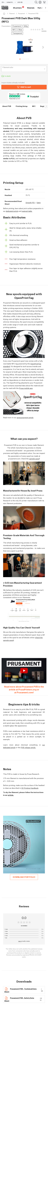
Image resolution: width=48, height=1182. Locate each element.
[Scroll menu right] (45, 7)
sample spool (34, 458)
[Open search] (36, 2)
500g (26, 26)
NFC (14, 29)
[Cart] (44, 2)
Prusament (21, 13)
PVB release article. (28, 747)
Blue (20, 29)
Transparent (17, 33)
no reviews (44, 30)
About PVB (6, 106)
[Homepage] (4, 13)
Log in (20, 941)
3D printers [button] (18, 7)
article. (11, 795)
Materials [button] (30, 8)
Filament (12, 13)
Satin (39, 202)
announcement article (25, 417)
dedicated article (12, 211)
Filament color (7, 67)
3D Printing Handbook (29, 788)
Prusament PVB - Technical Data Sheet (20, 990)
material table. (27, 211)
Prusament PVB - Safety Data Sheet (19, 999)
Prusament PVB (33, 13)
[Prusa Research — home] (5, 8)
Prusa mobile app (26, 388)
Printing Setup (21, 106)
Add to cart (25, 87)
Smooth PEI (30, 202)
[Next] (43, 47)
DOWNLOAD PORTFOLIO (24, 877)
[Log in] (40, 2)
